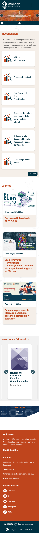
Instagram (12, 507)
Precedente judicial (22, 77)
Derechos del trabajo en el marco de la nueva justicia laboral (23, 117)
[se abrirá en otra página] (19, 411)
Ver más (33, 174)
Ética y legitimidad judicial (22, 161)
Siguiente (32, 371)
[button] (1, 15)
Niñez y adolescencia (19, 58)
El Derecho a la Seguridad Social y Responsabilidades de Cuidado (22, 140)
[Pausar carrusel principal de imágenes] (2, 23)
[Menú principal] (33, 5)
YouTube (11, 501)
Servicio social (8, 469)
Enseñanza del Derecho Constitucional (20, 96)
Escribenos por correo (27, 524)
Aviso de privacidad (11, 478)
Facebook (12, 491)
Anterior (6, 371)
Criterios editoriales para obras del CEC (18, 474)
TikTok (10, 512)
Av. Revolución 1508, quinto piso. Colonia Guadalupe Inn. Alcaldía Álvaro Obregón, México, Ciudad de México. (19, 442)
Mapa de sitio (10, 450)
